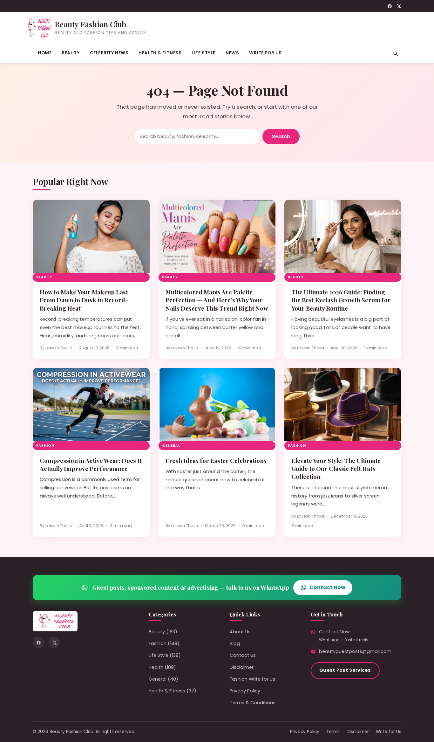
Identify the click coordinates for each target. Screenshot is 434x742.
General (171, 445)
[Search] (395, 53)
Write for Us (265, 53)
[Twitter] (399, 6)
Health (156, 667)
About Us (240, 632)
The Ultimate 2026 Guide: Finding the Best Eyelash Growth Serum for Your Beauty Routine (341, 300)
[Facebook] (389, 6)
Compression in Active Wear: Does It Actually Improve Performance (91, 464)
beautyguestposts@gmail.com (355, 651)
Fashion (45, 445)
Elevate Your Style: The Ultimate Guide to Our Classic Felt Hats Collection (336, 469)
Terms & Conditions (252, 702)
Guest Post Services (345, 670)
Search (281, 136)
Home (44, 53)
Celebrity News (109, 53)
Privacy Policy (245, 691)
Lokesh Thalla (58, 348)
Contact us (243, 655)
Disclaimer (242, 667)
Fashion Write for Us (252, 679)
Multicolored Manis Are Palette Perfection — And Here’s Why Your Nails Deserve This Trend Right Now (217, 300)
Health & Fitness (160, 53)
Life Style (203, 53)
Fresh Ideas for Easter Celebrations (216, 460)
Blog (235, 643)
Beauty (70, 53)
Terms (333, 732)
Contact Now (327, 587)
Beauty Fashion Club (90, 24)
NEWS (232, 53)
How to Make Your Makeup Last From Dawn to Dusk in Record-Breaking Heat (84, 300)
